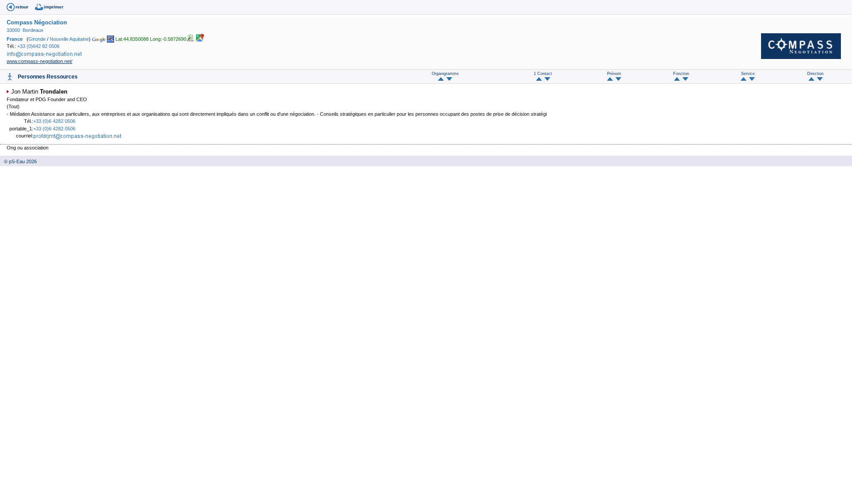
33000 (13, 30)
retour (22, 6)
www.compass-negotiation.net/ (39, 61)
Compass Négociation (37, 22)
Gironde (37, 39)
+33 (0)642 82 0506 (38, 46)
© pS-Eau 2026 (18, 161)
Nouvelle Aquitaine (69, 39)
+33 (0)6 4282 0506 (54, 121)
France (15, 39)
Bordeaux (33, 30)
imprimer (53, 6)
